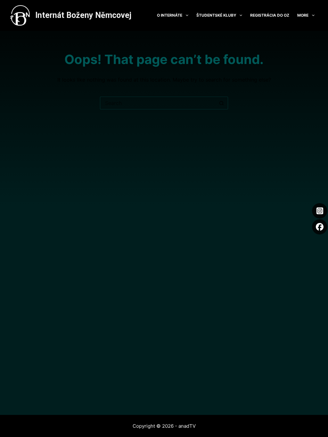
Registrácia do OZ (269, 15)
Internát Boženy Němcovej (83, 15)
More (302, 15)
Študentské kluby (216, 15)
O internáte (169, 15)
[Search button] (221, 103)
